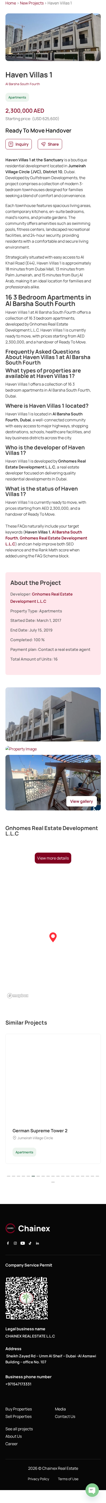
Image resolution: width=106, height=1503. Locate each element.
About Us (13, 1436)
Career (11, 1443)
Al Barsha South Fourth (22, 84)
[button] (53, 937)
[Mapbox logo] (18, 996)
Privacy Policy (38, 1478)
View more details (53, 858)
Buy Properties (18, 1409)
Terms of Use (68, 1478)
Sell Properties (18, 1416)
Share (53, 144)
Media (60, 1409)
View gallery (81, 801)
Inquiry (22, 144)
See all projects (19, 1429)
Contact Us (65, 1416)
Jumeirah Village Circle (35, 1138)
